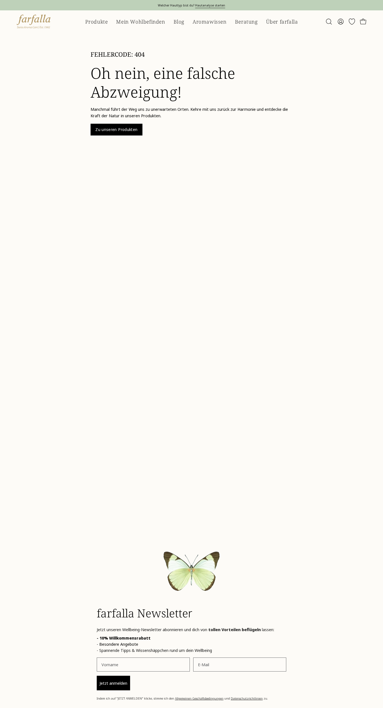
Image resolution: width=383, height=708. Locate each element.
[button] (329, 21)
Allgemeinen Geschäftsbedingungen (199, 698)
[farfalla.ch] (33, 22)
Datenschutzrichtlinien (247, 698)
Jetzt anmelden (113, 683)
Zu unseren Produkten (116, 129)
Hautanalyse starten (210, 5)
